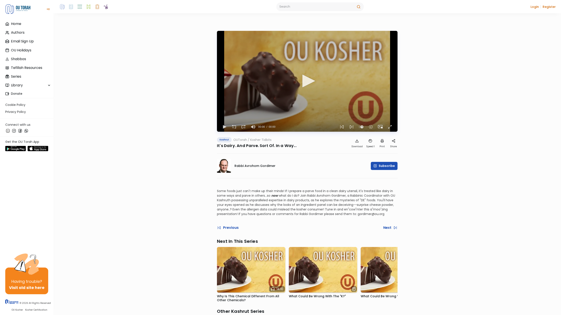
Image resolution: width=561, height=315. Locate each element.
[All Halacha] (79, 6)
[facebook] (20, 130)
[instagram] (14, 130)
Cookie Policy (15, 105)
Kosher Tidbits (261, 140)
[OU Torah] (62, 6)
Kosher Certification (36, 310)
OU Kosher (17, 310)
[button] (535, 6)
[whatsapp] (26, 130)
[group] (253, 127)
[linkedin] (8, 130)
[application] (307, 81)
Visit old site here (26, 287)
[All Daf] (97, 6)
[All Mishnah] (71, 6)
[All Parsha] (88, 6)
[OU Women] (106, 6)
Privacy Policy (15, 112)
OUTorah (240, 139)
